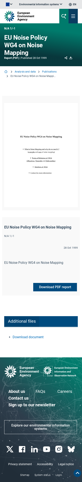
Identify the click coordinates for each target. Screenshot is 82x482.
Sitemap (24, 475)
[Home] (6, 72)
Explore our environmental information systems (40, 427)
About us (16, 391)
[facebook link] (22, 449)
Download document (28, 337)
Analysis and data (25, 71)
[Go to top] (77, 473)
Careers (64, 391)
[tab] (21, 321)
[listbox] (40, 4)
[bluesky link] (71, 449)
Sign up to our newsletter (31, 404)
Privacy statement (20, 464)
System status (42, 475)
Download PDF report (55, 287)
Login (59, 475)
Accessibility (45, 464)
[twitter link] (10, 449)
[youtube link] (47, 449)
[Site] (27, 16)
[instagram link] (59, 449)
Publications (49, 71)
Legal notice (66, 464)
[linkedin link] (34, 449)
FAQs (40, 391)
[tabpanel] (41, 337)
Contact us (18, 398)
